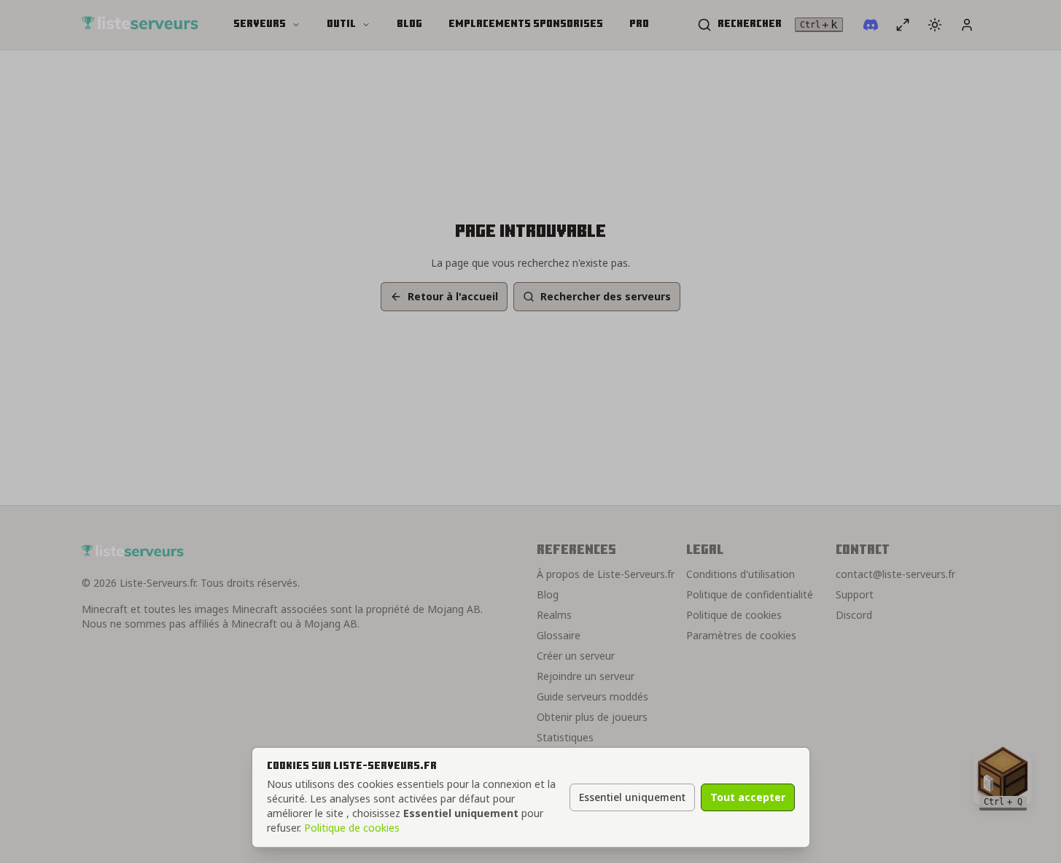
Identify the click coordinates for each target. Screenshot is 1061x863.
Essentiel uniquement (632, 797)
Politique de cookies (352, 828)
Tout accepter (747, 797)
